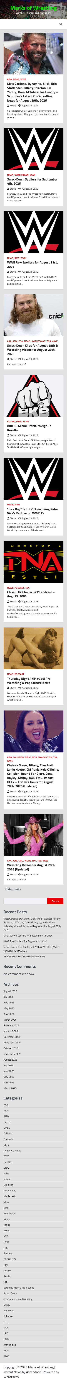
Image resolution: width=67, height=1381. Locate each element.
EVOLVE (8, 1162)
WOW (6, 1350)
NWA (6, 1230)
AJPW (6, 1116)
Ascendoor (33, 1372)
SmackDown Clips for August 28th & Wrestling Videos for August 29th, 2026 (32, 349)
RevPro (7, 1276)
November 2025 (12, 1042)
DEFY (6, 1145)
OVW (6, 1242)
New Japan (9, 1213)
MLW (6, 1202)
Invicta (7, 1179)
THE (6, 1322)
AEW (9, 79)
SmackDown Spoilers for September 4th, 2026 (32, 181)
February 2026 (11, 1025)
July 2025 (9, 1065)
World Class (10, 1345)
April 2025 (9, 1082)
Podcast (19, 587)
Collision (18, 757)
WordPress (11, 1376)
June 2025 (9, 1071)
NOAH (7, 1225)
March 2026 (10, 1019)
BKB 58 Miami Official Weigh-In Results (29, 427)
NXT (34, 860)
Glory (6, 1167)
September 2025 (12, 1054)
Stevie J (14, 105)
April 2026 (9, 1014)
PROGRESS (10, 1259)
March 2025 (10, 1088)
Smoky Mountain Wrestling (18, 1299)
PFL (6, 1247)
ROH (34, 757)
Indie (6, 1173)
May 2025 (9, 1077)
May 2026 (9, 1008)
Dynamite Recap (12, 1150)
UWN (6, 1339)
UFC (6, 1333)
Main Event (10, 1190)
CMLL (21, 860)
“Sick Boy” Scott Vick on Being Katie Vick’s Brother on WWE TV (32, 511)
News (16, 79)
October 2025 (11, 1048)
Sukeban (8, 1316)
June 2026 (9, 1002)
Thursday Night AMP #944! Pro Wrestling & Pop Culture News (29, 680)
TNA (49, 341)
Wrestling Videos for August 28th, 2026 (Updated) (31, 867)
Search (55, 901)
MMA (19, 421)
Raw (16, 258)
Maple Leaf (9, 1196)
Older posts (13, 889)
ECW (20, 341)
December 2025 (12, 1037)
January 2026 (11, 1031)
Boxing (11, 421)
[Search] (60, 24)
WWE (23, 79)
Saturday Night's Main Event (19, 1287)
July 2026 (9, 997)
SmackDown (21, 175)
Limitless (8, 1185)
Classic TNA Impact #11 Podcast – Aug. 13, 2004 (31, 594)
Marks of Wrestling (33, 8)
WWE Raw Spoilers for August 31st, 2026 (32, 264)
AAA (9, 341)
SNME (7, 1305)
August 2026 (10, 991)
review (7, 1270)
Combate (8, 1139)
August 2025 (10, 1059)
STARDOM (9, 1310)
